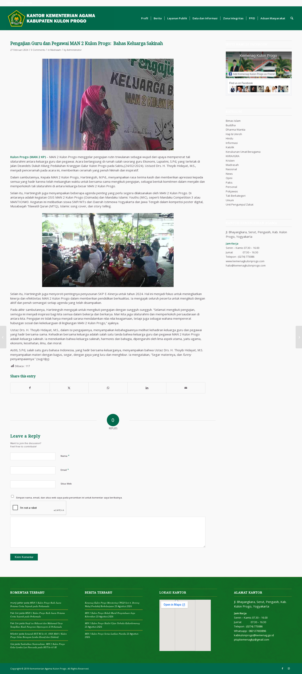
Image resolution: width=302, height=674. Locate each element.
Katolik (230, 147)
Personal (231, 187)
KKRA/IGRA (232, 156)
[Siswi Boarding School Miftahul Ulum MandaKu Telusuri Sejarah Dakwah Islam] (3, 337)
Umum (230, 200)
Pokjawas (232, 191)
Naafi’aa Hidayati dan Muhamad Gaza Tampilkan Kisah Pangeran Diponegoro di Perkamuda (36, 625)
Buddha (231, 125)
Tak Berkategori (236, 195)
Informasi (232, 143)
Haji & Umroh (234, 134)
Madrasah (55, 49)
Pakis (229, 182)
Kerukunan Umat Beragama (243, 152)
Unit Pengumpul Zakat (239, 204)
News (229, 174)
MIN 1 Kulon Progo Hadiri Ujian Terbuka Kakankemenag (112, 623)
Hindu (229, 138)
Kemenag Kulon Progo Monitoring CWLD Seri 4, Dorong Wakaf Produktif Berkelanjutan (112, 604)
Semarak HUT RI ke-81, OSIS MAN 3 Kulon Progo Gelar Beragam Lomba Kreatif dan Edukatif (38, 635)
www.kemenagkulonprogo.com (245, 261)
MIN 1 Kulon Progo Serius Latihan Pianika (105, 633)
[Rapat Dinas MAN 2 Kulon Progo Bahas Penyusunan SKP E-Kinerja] (299, 337)
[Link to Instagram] (289, 668)
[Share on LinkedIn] (147, 387)
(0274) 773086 (246, 256)
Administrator (74, 49)
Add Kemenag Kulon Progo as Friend (254, 74)
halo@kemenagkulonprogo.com (246, 265)
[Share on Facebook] (30, 387)
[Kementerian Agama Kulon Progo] (60, 18)
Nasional (231, 169)
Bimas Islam (233, 121)
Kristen (230, 160)
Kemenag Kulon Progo (258, 56)
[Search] (292, 18)
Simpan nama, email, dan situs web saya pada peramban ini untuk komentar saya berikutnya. (69, 497)
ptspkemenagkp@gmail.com (251, 639)
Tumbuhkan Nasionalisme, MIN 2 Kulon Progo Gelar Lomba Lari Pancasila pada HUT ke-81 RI (37, 645)
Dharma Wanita (235, 129)
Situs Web (66, 483)
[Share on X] (69, 387)
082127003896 (257, 631)
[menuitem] (144, 18)
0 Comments (38, 49)
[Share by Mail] (185, 387)
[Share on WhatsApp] (108, 387)
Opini (229, 178)
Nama (65, 456)
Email (65, 470)
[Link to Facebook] (282, 668)
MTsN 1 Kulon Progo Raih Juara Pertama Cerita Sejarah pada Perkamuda (35, 604)
